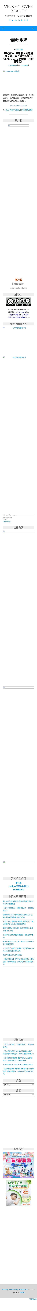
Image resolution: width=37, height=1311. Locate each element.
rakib (22, 1292)
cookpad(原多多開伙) (18, 886)
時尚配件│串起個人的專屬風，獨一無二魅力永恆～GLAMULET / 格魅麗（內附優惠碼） (18, 57)
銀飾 (30, 110)
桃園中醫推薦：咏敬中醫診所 (12, 955)
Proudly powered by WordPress (15, 1289)
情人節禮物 (24, 110)
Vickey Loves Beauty (18, 8)
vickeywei (24, 65)
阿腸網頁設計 (33, 1299)
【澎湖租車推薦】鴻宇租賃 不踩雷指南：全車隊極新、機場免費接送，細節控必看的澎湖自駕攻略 (18, 961)
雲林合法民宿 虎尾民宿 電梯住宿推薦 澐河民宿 (18, 1065)
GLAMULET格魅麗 (12, 110)
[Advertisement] (18, 1003)
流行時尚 (19, 49)
